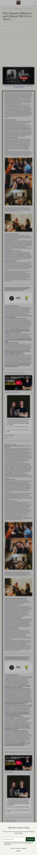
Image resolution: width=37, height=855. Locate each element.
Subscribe (30, 839)
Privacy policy (7, 844)
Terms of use (27, 842)
